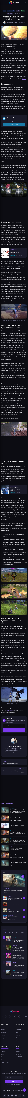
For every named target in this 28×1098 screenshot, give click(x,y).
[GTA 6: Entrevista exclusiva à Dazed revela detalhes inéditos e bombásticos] (8, 963)
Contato (18, 1051)
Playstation (11, 10)
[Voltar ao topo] (24, 1090)
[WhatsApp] (4, 1095)
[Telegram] (15, 1095)
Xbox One (9, 13)
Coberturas (4, 1057)
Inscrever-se (14, 730)
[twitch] (22, 1016)
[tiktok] (14, 1016)
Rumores (3, 1059)
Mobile (17, 1040)
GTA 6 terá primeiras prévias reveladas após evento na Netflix (18, 940)
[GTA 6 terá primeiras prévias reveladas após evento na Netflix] (8, 938)
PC (4, 10)
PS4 (18, 10)
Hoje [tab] (5, 932)
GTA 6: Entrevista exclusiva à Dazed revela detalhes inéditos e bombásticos (18, 965)
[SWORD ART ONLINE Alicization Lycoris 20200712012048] (14, 575)
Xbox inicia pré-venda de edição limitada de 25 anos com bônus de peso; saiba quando (18, 949)
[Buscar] (25, 2)
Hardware (3, 1051)
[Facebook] (12, 1095)
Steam (24, 79)
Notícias (3, 1035)
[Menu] (2, 2)
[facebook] (18, 1016)
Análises (3, 1029)
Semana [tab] (11, 932)
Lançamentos (4, 1038)
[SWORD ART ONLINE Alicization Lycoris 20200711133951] (14, 591)
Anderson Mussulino (12, 22)
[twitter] (2, 1016)
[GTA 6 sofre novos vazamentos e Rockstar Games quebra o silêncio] (8, 955)
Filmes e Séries (5, 1062)
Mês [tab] (17, 932)
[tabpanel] (14, 956)
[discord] (26, 1016)
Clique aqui (10, 710)
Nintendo (18, 1035)
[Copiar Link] (23, 1095)
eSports (3, 1054)
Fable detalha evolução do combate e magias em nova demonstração (18, 974)
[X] (8, 1095)
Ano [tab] (22, 932)
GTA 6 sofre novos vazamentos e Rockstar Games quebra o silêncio (18, 957)
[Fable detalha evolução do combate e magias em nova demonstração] (8, 972)
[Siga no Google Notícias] (19, 1095)
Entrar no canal (14, 124)
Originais (3, 1032)
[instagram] (6, 1016)
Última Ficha (9, 1090)
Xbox (22, 10)
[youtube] (10, 1016)
